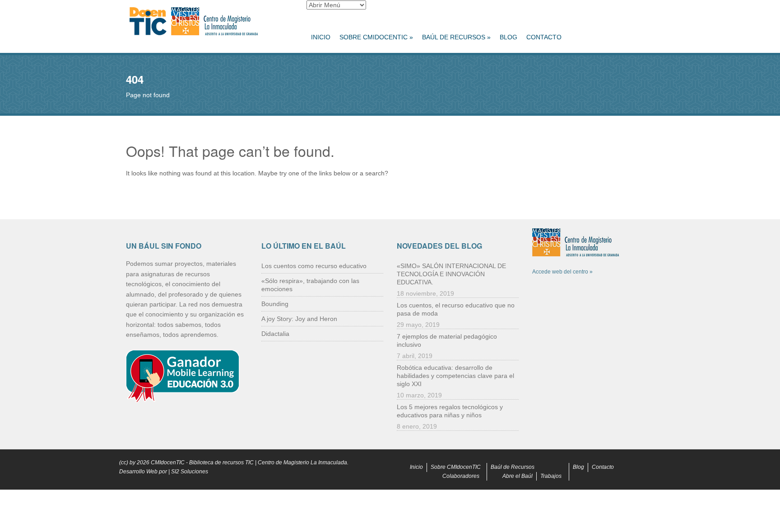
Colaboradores (460, 476)
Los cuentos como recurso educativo (314, 265)
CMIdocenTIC (168, 462)
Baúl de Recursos (456, 37)
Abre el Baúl (517, 476)
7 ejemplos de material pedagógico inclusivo (447, 340)
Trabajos (551, 476)
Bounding (274, 303)
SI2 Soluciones (189, 471)
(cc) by (127, 462)
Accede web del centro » (562, 272)
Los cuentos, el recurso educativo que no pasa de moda (456, 309)
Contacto (544, 37)
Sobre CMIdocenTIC (376, 37)
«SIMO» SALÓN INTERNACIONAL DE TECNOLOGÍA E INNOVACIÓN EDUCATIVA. (451, 274)
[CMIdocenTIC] (209, 22)
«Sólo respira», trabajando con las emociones (310, 285)
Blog (508, 37)
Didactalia (275, 333)
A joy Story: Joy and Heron (299, 318)
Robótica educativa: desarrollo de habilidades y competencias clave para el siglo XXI (455, 375)
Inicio (320, 37)
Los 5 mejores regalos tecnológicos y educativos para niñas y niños (450, 411)
